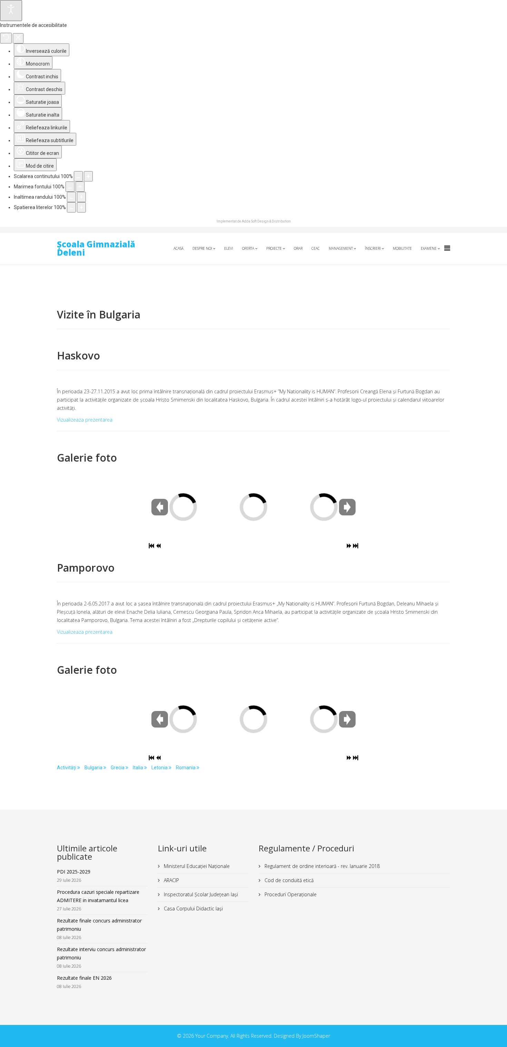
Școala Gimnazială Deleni (96, 248)
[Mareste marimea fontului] (80, 186)
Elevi (228, 248)
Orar (298, 248)
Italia (138, 767)
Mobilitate (402, 248)
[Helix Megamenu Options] (447, 248)
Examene (429, 248)
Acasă (178, 248)
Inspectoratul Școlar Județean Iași (200, 894)
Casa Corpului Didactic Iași (192, 908)
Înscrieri (373, 248)
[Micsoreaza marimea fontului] (70, 186)
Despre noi (202, 248)
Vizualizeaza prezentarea (84, 419)
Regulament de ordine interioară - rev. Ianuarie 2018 (321, 866)
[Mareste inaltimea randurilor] (81, 197)
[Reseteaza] (6, 38)
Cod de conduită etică (288, 880)
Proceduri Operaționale (290, 894)
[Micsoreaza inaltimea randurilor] (71, 197)
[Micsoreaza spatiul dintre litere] (71, 207)
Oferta (248, 248)
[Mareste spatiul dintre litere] (81, 207)
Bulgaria (93, 767)
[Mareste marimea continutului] (88, 176)
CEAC (315, 248)
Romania (186, 767)
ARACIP (170, 880)
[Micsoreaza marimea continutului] (78, 176)
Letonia (160, 767)
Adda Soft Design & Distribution (266, 221)
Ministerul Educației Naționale (196, 866)
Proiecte (274, 248)
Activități (67, 767)
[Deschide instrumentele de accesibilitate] (11, 10)
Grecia (118, 767)
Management (341, 248)
